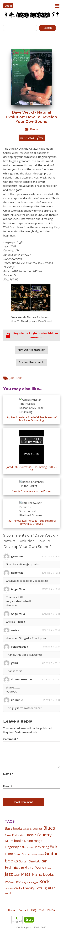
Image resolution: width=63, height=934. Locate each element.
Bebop (26, 829)
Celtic (21, 835)
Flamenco (27, 847)
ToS (41, 910)
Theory (28, 888)
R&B (18, 882)
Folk (53, 846)
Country (44, 834)
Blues (49, 828)
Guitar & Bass (37, 854)
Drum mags (33, 840)
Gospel (26, 854)
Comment (10, 739)
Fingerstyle (13, 847)
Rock (19, 378)
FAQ (33, 910)
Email (7, 786)
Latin (17, 874)
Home (11, 910)
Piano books (43, 874)
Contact (23, 910)
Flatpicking (41, 847)
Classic (30, 834)
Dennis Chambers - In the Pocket (32, 491)
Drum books (14, 841)
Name (8, 774)
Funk (9, 853)
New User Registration (31, 350)
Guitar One (27, 861)
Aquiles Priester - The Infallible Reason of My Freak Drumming (31, 418)
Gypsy (48, 867)
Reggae (34, 882)
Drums (34, 129)
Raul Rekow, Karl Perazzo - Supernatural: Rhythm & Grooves (31, 522)
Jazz (12, 378)
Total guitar (45, 888)
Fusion (17, 854)
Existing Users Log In (31, 362)
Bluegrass (36, 828)
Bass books (13, 828)
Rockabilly (10, 888)
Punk (13, 882)
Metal (26, 874)
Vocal (8, 893)
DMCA (51, 910)
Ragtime (26, 882)
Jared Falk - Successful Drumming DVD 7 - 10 (31, 468)
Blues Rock (11, 835)
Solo (18, 888)
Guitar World (34, 867)
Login (8, 5)
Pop (8, 882)
